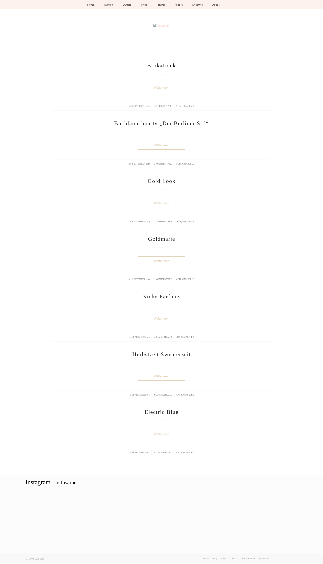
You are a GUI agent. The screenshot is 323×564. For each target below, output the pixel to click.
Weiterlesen (161, 87)
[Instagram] (262, 31)
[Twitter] (257, 31)
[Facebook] (251, 31)
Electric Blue (162, 412)
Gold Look (162, 181)
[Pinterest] (268, 31)
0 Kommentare (163, 106)
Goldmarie (161, 239)
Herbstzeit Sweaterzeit (161, 354)
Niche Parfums (161, 296)
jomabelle (188, 106)
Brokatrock (161, 65)
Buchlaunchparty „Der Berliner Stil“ (161, 123)
